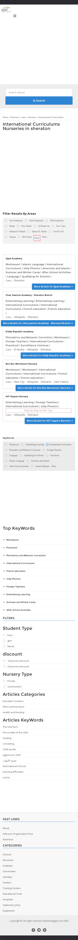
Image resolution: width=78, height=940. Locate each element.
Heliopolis (19, 317)
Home (6, 117)
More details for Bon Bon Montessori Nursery (44, 387)
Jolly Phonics (31, 268)
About (6, 828)
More (44, 237)
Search (40, 100)
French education (34, 309)
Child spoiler (9, 749)
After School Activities (56, 272)
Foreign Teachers (17, 341)
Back (37, 238)
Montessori (13, 264)
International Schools (14, 766)
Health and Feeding (13, 712)
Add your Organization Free (18, 833)
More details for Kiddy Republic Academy (47, 355)
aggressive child (11, 755)
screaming (8, 743)
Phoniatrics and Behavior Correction (29, 337)
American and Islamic (56, 268)
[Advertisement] (39, 45)
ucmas (6, 777)
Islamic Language (33, 264)
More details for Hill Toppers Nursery (49, 420)
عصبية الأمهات (10, 760)
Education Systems (13, 701)
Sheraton (19, 280)
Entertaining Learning (20, 301)
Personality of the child (15, 732)
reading (7, 738)
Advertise (8, 839)
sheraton (32, 117)
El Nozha (19, 349)
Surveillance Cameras (34, 345)
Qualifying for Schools (36, 276)
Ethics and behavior (13, 706)
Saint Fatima (61, 381)
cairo (23, 117)
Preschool (12, 345)
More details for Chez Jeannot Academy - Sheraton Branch (37, 323)
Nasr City (19, 381)
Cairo (8, 280)
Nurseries (14, 117)
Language (13, 276)
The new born (10, 726)
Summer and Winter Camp (23, 272)
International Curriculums (50, 117)
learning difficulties (13, 771)
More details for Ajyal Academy (52, 286)
